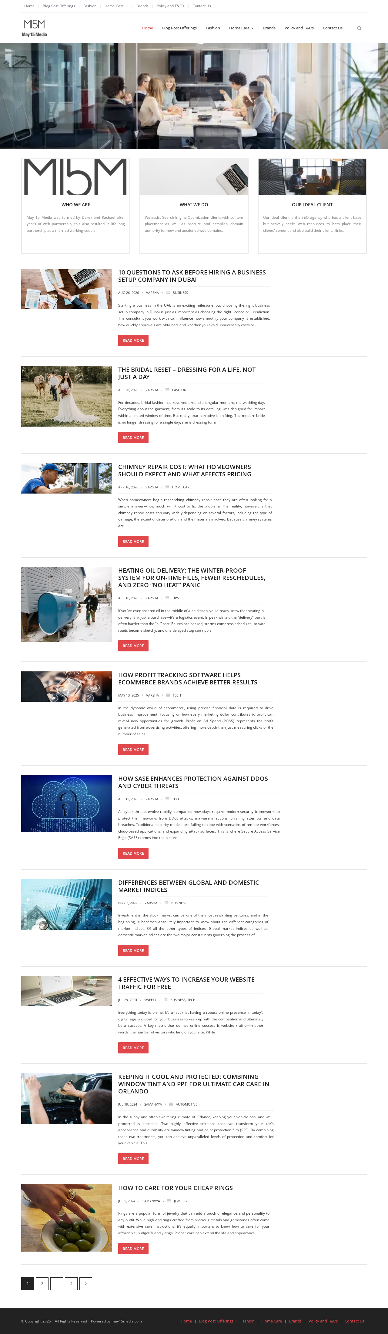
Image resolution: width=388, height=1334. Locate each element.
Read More (39, 243)
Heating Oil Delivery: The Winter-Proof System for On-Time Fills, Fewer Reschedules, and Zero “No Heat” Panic (191, 577)
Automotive (186, 1104)
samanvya (153, 1104)
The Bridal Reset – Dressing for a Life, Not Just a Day (187, 373)
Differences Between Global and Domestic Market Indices (188, 886)
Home (29, 5)
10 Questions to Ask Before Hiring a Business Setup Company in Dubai (192, 276)
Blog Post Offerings (59, 5)
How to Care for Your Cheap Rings (175, 1188)
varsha (152, 292)
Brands (142, 5)
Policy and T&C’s (170, 5)
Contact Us (201, 5)
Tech (177, 695)
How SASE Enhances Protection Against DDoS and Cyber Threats (193, 782)
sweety (150, 999)
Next (85, 1283)
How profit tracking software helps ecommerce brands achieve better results (187, 678)
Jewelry (180, 1201)
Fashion (89, 5)
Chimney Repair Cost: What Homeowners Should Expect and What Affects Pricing (185, 470)
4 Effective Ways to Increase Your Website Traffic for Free (186, 983)
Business (180, 292)
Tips (175, 598)
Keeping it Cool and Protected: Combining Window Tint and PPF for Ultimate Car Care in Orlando (193, 1084)
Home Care (114, 5)
